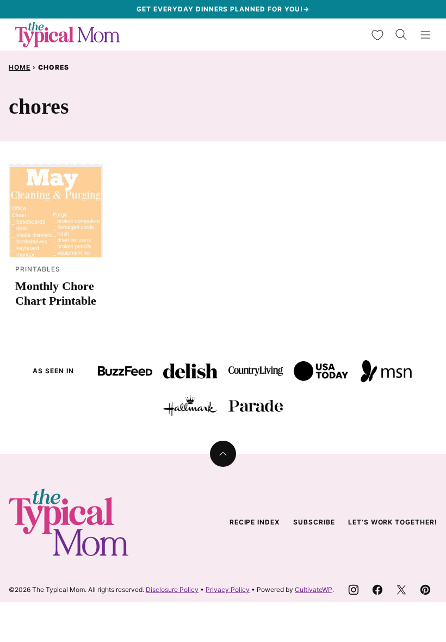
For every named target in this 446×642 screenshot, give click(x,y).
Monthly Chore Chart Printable (55, 293)
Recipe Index (255, 522)
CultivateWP (313, 589)
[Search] (401, 35)
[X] (401, 590)
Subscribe (314, 522)
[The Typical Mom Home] (67, 34)
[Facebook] (377, 590)
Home (19, 67)
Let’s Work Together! (392, 522)
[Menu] (425, 35)
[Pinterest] (425, 590)
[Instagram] (354, 590)
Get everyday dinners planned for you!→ (223, 9)
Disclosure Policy (172, 589)
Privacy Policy (228, 589)
